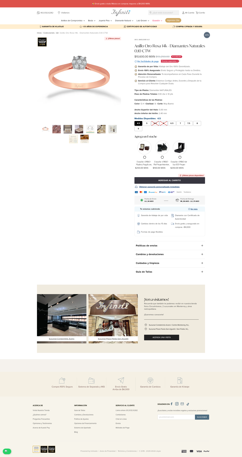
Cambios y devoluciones (150, 254)
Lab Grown (142, 20)
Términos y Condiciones (127, 451)
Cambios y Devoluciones (83, 415)
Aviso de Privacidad (108, 451)
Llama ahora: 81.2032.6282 (127, 410)
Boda (91, 20)
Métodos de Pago (122, 428)
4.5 (138, 123)
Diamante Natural (123, 20)
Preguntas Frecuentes (41, 419)
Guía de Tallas (79, 410)
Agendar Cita (173, 20)
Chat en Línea (121, 419)
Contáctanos (121, 415)
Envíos (118, 423)
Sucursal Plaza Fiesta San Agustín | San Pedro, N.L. (169, 329)
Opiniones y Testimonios (42, 423)
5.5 (155, 123)
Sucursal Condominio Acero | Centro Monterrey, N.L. (169, 325)
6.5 (172, 123)
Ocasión (156, 20)
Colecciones (49, 33)
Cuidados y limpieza (147, 263)
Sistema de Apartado (82, 428)
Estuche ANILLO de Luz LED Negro (179, 163)
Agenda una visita (162, 337)
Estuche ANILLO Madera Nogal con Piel (143, 163)
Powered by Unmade (89, 451)
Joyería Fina (104, 20)
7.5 (188, 123)
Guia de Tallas (144, 271)
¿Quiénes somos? (39, 415)
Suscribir (202, 417)
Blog (76, 432)
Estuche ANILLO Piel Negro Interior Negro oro (161, 163)
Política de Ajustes (81, 419)
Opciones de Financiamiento (85, 423)
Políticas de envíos (146, 245)
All (57, 33)
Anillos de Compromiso (72, 20)
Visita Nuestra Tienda (41, 410)
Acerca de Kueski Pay (41, 428)
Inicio (39, 33)
